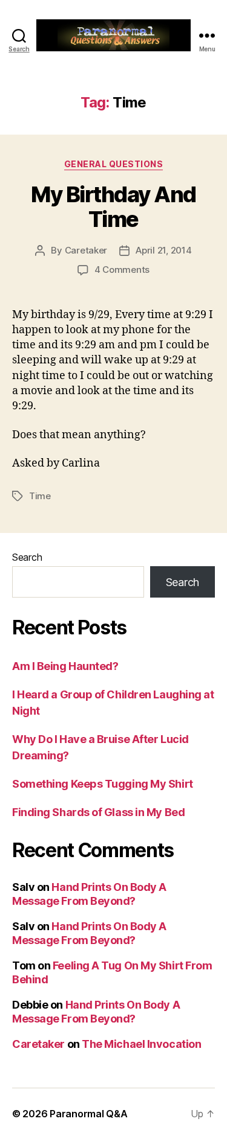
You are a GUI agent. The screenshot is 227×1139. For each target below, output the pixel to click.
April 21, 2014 (163, 250)
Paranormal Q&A (88, 1114)
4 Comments (122, 269)
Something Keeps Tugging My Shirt (102, 783)
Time (40, 496)
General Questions (113, 164)
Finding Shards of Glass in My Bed (98, 812)
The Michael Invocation (141, 1044)
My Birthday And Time (113, 206)
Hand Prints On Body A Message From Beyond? (89, 894)
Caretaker (86, 250)
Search (27, 557)
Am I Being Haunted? (65, 666)
